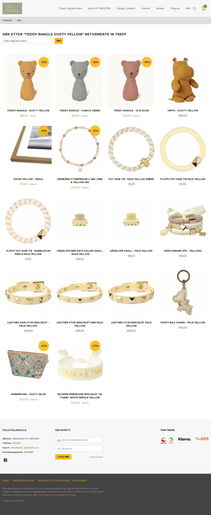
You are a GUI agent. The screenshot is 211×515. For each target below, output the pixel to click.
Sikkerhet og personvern (54, 480)
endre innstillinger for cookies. (63, 495)
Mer (188, 8)
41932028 (16, 443)
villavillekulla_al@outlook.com (25, 447)
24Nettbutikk (19, 500)
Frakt (5, 480)
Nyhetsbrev (80, 480)
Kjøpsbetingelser (24, 480)
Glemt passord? (96, 457)
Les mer (41, 495)
